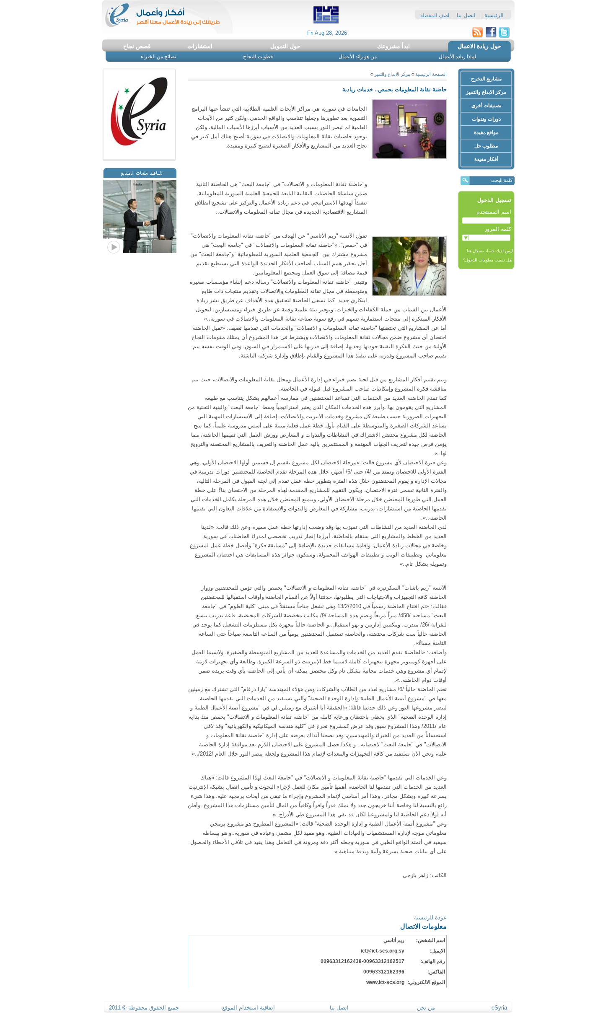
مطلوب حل (486, 146)
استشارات (199, 46)
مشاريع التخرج (486, 79)
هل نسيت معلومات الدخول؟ (488, 260)
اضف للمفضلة (434, 15)
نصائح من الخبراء (158, 57)
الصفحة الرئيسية (430, 74)
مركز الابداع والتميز (486, 92)
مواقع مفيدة (486, 132)
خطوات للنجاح (258, 57)
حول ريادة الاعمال (479, 46)
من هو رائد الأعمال (358, 57)
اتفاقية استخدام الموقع (248, 1007)
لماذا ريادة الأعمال (457, 57)
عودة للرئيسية (430, 917)
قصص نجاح (137, 46)
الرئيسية (494, 15)
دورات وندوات (486, 119)
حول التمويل (285, 46)
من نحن (426, 1007)
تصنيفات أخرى (486, 106)
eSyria (499, 1007)
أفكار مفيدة (486, 159)
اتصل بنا (466, 15)
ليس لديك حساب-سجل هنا (490, 251)
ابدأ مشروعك (393, 46)
